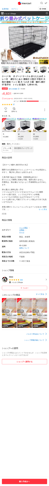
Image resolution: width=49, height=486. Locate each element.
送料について (24, 248)
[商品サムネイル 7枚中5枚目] (35, 69)
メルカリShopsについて (35, 334)
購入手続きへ (24, 481)
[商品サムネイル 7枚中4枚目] (28, 69)
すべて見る (40, 294)
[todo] (45, 3)
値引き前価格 (13, 89)
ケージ (21, 232)
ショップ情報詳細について (34, 340)
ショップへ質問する (25, 361)
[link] (41, 294)
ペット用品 (23, 227)
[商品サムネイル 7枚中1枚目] (5, 69)
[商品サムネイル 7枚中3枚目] (20, 69)
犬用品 (21, 230)
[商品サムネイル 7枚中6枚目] (43, 69)
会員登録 (5, 9)
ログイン (14, 9)
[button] (41, 3)
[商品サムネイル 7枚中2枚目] (13, 69)
